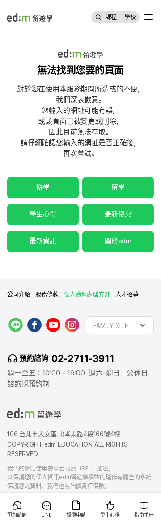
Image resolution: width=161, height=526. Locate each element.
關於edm (118, 241)
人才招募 (126, 294)
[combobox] (120, 325)
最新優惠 (118, 214)
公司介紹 (18, 294)
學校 (130, 16)
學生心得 (43, 214)
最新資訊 (43, 241)
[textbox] (119, 325)
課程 (111, 16)
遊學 (43, 187)
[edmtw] (29, 17)
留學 (118, 187)
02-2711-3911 (82, 358)
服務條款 (46, 294)
